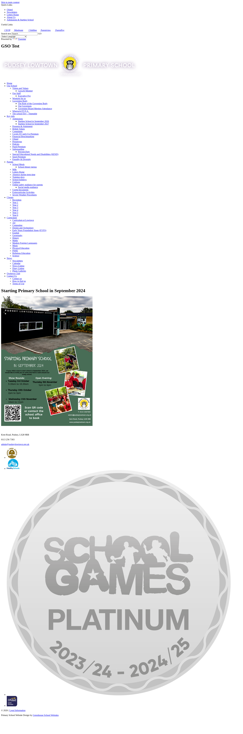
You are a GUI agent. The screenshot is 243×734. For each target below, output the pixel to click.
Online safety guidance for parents (27, 185)
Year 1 (15, 202)
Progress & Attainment (22, 126)
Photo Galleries (19, 271)
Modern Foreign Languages (24, 243)
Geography (17, 235)
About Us (11, 17)
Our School (12, 86)
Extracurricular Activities (23, 192)
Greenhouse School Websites (46, 715)
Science (15, 256)
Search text (6, 33)
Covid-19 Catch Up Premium (25, 134)
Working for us (19, 98)
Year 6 (15, 215)
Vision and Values (20, 88)
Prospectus (17, 141)
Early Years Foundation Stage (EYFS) (29, 230)
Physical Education (20, 248)
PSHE (15, 250)
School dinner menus (27, 167)
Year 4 (15, 210)
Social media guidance (28, 187)
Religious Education (21, 253)
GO (39, 33)
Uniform (16, 182)
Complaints (17, 131)
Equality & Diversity (21, 159)
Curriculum (12, 217)
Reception (16, 200)
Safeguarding (18, 149)
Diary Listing (18, 268)
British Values (18, 129)
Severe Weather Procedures (24, 195)
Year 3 (15, 207)
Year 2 (15, 205)
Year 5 (15, 212)
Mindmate (18, 30)
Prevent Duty (24, 152)
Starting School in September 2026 (33, 121)
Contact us (17, 278)
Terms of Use (18, 283)
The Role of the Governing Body (33, 103)
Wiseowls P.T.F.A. (20, 111)
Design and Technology (23, 228)
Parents (10, 162)
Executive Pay (24, 96)
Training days (18, 177)
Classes (10, 197)
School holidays (19, 179)
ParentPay (59, 30)
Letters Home (13, 15)
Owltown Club (13, 273)
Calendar (16, 263)
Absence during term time (23, 174)
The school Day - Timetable (24, 113)
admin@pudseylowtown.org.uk (15, 444)
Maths (15, 240)
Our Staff (16, 93)
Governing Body (19, 101)
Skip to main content (10, 2)
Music (15, 245)
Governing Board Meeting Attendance (35, 108)
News (9, 258)
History (15, 238)
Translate (22, 39)
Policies (15, 144)
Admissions (17, 119)
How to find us (19, 281)
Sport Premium (19, 157)
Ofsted (10, 9)
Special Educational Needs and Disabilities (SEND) (35, 154)
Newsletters (12, 12)
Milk (14, 169)
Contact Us (12, 276)
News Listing (18, 266)
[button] (13, 24)
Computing (17, 225)
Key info (11, 116)
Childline (32, 30)
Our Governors (25, 106)
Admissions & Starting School (20, 20)
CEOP (7, 30)
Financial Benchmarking (23, 136)
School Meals (18, 164)
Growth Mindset (25, 91)
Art (13, 223)
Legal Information (17, 710)
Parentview (45, 30)
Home (9, 83)
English (15, 233)
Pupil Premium (19, 146)
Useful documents (20, 190)
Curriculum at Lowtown (23, 220)
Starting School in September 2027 (33, 124)
